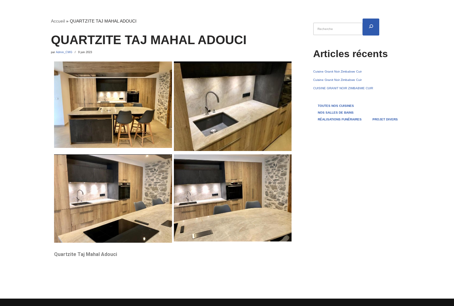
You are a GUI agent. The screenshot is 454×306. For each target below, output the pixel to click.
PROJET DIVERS (385, 119)
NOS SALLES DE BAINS (336, 112)
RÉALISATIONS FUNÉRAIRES (340, 119)
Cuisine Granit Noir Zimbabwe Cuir (337, 71)
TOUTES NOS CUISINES (336, 105)
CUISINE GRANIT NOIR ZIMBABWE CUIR (343, 88)
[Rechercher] (371, 27)
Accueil (58, 21)
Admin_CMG (64, 52)
